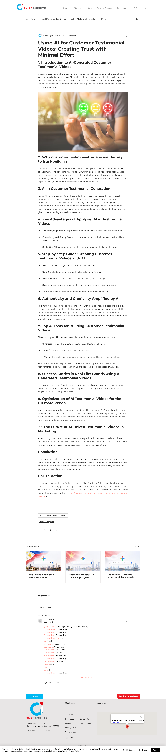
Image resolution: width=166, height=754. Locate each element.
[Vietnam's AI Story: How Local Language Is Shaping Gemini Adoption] (83, 561)
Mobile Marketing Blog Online (83, 19)
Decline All (143, 750)
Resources (69, 719)
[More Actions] (126, 620)
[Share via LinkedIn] (51, 530)
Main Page (30, 19)
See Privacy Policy (73, 751)
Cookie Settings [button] (129, 750)
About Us (69, 715)
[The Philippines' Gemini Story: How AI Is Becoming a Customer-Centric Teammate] (43, 561)
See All (137, 546)
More (103, 19)
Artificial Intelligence (46, 522)
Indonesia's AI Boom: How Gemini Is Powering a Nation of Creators (122, 576)
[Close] (163, 750)
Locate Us (101, 703)
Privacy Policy (70, 728)
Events (68, 724)
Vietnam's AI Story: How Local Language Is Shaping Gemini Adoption (82, 576)
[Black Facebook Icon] (67, 737)
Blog (81, 715)
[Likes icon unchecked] (45, 682)
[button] (137, 19)
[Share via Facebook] (39, 530)
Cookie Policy (85, 724)
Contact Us (84, 719)
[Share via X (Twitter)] (45, 530)
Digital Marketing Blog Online (53, 19)
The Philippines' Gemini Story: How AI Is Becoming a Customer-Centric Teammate (42, 576)
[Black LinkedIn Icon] (72, 737)
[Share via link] (57, 530)
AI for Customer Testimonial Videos (53, 515)
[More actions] (126, 35)
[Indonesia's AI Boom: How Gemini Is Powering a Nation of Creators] (122, 561)
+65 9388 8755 (45, 731)
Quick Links (70, 703)
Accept (155, 750)
